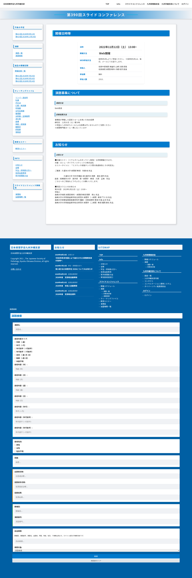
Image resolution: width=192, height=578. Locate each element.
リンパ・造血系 (21, 97)
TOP (107, 4)
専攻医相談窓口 (107, 277)
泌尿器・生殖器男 (22, 116)
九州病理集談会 (153, 4)
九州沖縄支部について (170, 4)
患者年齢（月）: (20, 375)
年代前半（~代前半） (24, 348)
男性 (18, 444)
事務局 (18, 194)
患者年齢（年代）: (21, 406)
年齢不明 (19, 361)
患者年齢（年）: (20, 364)
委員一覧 (148, 275)
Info (118, 4)
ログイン (185, 4)
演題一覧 (19, 53)
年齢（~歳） (21, 342)
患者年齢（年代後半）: (23, 427)
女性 (18, 448)
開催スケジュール (108, 286)
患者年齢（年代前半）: (23, 417)
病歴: (16, 457)
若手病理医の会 (21, 175)
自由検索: (18, 531)
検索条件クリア (96, 561)
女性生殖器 (19, 110)
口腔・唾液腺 (20, 105)
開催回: (17, 506)
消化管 (18, 118)
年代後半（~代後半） (24, 351)
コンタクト (148, 281)
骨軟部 (18, 132)
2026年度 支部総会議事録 (66, 277)
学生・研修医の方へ (23, 170)
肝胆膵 (18, 129)
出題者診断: (19, 471)
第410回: (25, 81)
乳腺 (17, 100)
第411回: (25, 78)
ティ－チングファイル (109, 298)
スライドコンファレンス (135, 4)
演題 (102, 288)
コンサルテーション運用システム (157, 283)
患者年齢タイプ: (20, 338)
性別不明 (19, 451)
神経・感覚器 (20, 124)
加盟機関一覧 (20, 197)
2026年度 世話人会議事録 (66, 285)
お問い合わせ (16, 269)
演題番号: (18, 517)
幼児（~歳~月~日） (24, 354)
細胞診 (18, 126)
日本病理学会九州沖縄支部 (14, 4)
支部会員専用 (20, 173)
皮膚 (17, 121)
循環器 (18, 113)
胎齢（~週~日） (22, 358)
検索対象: (18, 547)
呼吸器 (18, 108)
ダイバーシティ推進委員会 (155, 286)
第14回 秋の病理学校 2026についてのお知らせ (74, 269)
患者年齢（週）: (20, 385)
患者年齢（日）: (20, 396)
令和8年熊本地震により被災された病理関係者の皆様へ (73, 259)
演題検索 (19, 55)
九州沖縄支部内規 (151, 278)
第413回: (25, 34)
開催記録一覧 (20, 71)
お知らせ (19, 165)
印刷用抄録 (107, 293)
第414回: (25, 36)
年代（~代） (21, 345)
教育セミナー (20, 148)
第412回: (25, 75)
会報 (17, 167)
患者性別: (18, 441)
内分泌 (18, 102)
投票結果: (18, 492)
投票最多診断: (20, 482)
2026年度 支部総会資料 (65, 294)
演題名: (17, 325)
